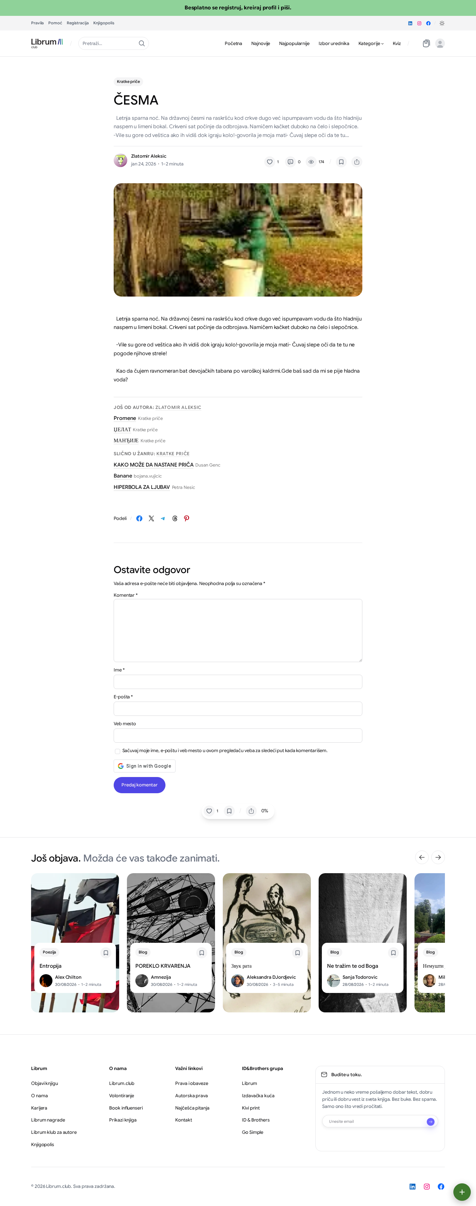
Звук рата (241, 966)
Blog (143, 952)
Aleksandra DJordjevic (271, 977)
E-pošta (123, 697)
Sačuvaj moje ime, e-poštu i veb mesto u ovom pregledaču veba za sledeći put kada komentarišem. (225, 750)
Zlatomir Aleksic (148, 156)
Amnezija (161, 977)
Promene (125, 418)
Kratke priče (128, 81)
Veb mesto (125, 724)
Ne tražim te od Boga (352, 966)
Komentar (126, 595)
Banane (123, 476)
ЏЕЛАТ (122, 429)
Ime (119, 670)
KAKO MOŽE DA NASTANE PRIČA (153, 465)
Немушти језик (439, 966)
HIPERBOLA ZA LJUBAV (142, 487)
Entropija (51, 966)
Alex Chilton (68, 977)
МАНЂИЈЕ (126, 440)
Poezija (49, 952)
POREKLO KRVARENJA (162, 966)
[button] (442, 23)
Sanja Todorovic (360, 977)
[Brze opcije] (462, 1192)
